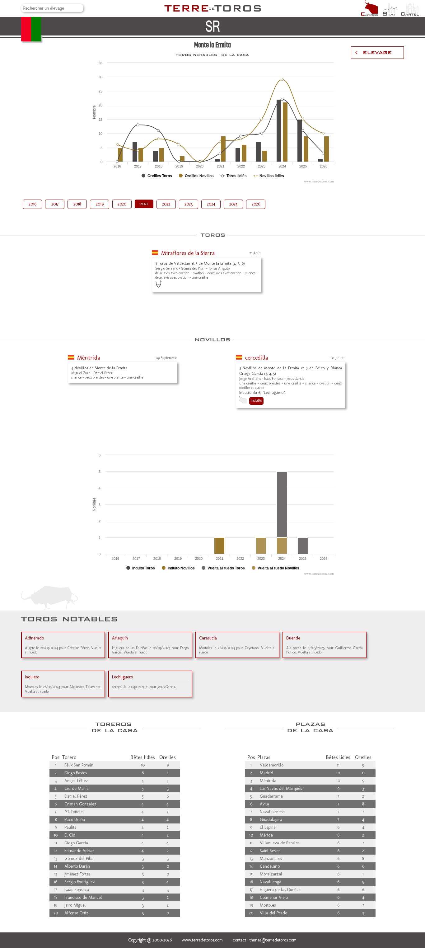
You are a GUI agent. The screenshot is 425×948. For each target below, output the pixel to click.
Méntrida (88, 357)
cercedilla (256, 357)
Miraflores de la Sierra (188, 253)
